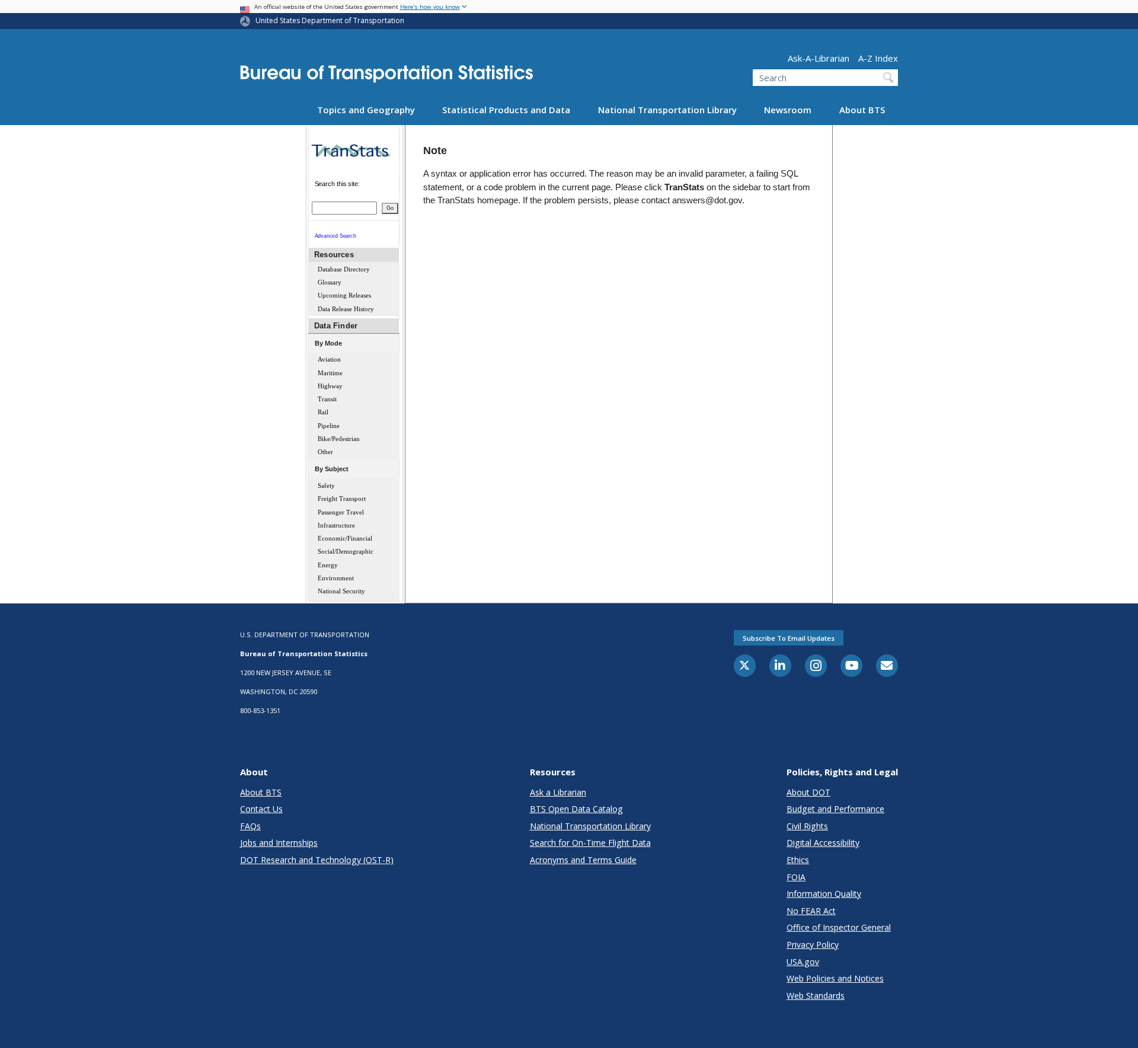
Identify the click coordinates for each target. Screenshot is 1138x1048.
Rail (323, 412)
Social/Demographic (345, 551)
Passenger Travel (341, 512)
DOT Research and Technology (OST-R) (317, 859)
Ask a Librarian (558, 792)
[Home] (386, 77)
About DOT (808, 792)
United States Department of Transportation (329, 20)
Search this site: (337, 183)
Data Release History (346, 309)
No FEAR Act (811, 910)
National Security (341, 591)
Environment (336, 578)
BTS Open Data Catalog (576, 808)
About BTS (862, 109)
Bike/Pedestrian (339, 439)
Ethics (798, 859)
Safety (326, 486)
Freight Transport (342, 499)
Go (390, 208)
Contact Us (261, 808)
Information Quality (824, 893)
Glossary (329, 282)
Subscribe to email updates (789, 638)
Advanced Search (335, 236)
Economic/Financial (345, 538)
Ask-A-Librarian (818, 57)
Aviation (329, 359)
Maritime (330, 373)
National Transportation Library (667, 109)
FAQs (250, 826)
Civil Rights (807, 826)
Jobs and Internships (279, 842)
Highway (330, 386)
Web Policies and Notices (835, 978)
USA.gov (803, 961)
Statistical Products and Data (506, 109)
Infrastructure (336, 525)
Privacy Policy (813, 944)
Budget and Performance (835, 808)
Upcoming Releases (344, 295)
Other (325, 452)
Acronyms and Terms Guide (583, 859)
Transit (327, 399)
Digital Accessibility (823, 842)
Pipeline (329, 426)
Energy (328, 565)
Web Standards (816, 995)
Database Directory (344, 269)
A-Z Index (878, 57)
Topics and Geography (366, 109)
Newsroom (787, 109)
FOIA (796, 877)
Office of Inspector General (839, 927)
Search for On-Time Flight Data (590, 842)
